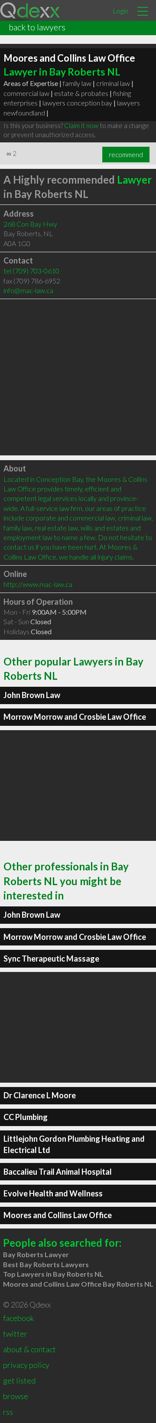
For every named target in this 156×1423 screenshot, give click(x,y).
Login (120, 11)
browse (15, 1396)
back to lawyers (37, 27)
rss (8, 1411)
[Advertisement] (78, 377)
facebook (18, 1318)
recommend (126, 154)
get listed (19, 1380)
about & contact (29, 1349)
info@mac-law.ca (28, 290)
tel (31, 271)
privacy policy (26, 1365)
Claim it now (81, 125)
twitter (15, 1333)
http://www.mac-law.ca (37, 584)
